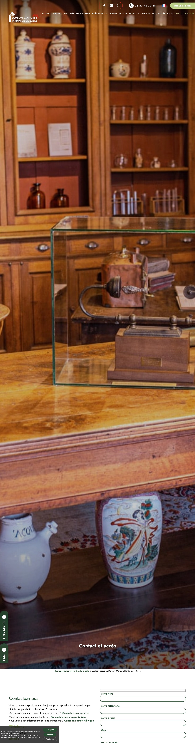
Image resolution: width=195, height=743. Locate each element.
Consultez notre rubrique (79, 720)
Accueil (46, 13)
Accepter (50, 729)
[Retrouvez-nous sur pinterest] (118, 5)
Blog (170, 13)
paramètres (36, 737)
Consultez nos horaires (75, 713)
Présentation (60, 13)
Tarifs (132, 13)
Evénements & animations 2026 (109, 13)
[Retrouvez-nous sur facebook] (104, 5)
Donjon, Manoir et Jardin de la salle (72, 670)
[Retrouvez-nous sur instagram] (111, 5)
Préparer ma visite (80, 13)
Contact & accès (184, 13)
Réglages (50, 739)
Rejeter (50, 734)
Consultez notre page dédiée (68, 717)
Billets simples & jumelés (151, 13)
